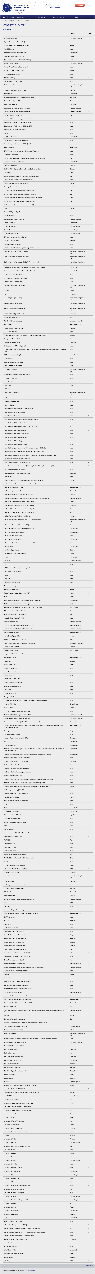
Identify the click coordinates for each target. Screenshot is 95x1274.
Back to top (89, 1265)
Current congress (17, 17)
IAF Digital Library (38, 17)
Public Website (58, 17)
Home (5, 21)
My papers (78, 17)
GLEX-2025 (19, 21)
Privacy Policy (30, 1270)
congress (11, 21)
